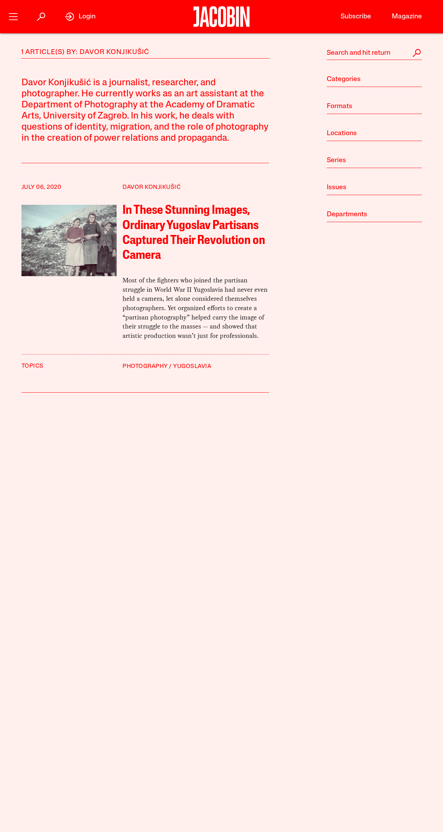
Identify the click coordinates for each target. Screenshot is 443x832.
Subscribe (356, 16)
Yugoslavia (192, 366)
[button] (13, 15)
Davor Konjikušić (152, 187)
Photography (145, 366)
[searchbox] (374, 53)
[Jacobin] (221, 16)
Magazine (407, 16)
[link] (80, 16)
